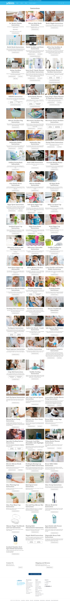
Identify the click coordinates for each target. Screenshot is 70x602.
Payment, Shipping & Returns (38, 589)
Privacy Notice (23, 600)
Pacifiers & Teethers (29, 585)
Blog (26, 3)
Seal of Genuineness (36, 600)
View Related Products (15, 379)
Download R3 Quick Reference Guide (54, 82)
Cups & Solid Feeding (29, 586)
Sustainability (28, 593)
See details (39, 0)
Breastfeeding (28, 587)
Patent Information (42, 600)
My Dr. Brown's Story (29, 592)
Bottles (27, 581)
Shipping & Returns (49, 567)
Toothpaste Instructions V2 (19, 334)
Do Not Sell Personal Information (38, 595)
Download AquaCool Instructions (38, 294)
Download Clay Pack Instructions (12, 377)
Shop (17, 3)
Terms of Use (31, 600)
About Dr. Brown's (28, 589)
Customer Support (32, 3)
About (22, 3)
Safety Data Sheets (38, 587)
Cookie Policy (27, 600)
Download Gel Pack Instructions (19, 377)
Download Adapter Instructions (38, 104)
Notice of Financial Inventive (54, 600)
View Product (20, 76)
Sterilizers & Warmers (29, 582)
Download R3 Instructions (58, 77)
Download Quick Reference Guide (35, 56)
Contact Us (20, 567)
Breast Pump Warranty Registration (38, 591)
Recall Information (38, 592)
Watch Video (15, 78)
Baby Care (27, 588)
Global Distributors (38, 582)
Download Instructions (35, 29)
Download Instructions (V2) (19, 102)
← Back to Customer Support (35, 574)
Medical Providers (38, 581)
